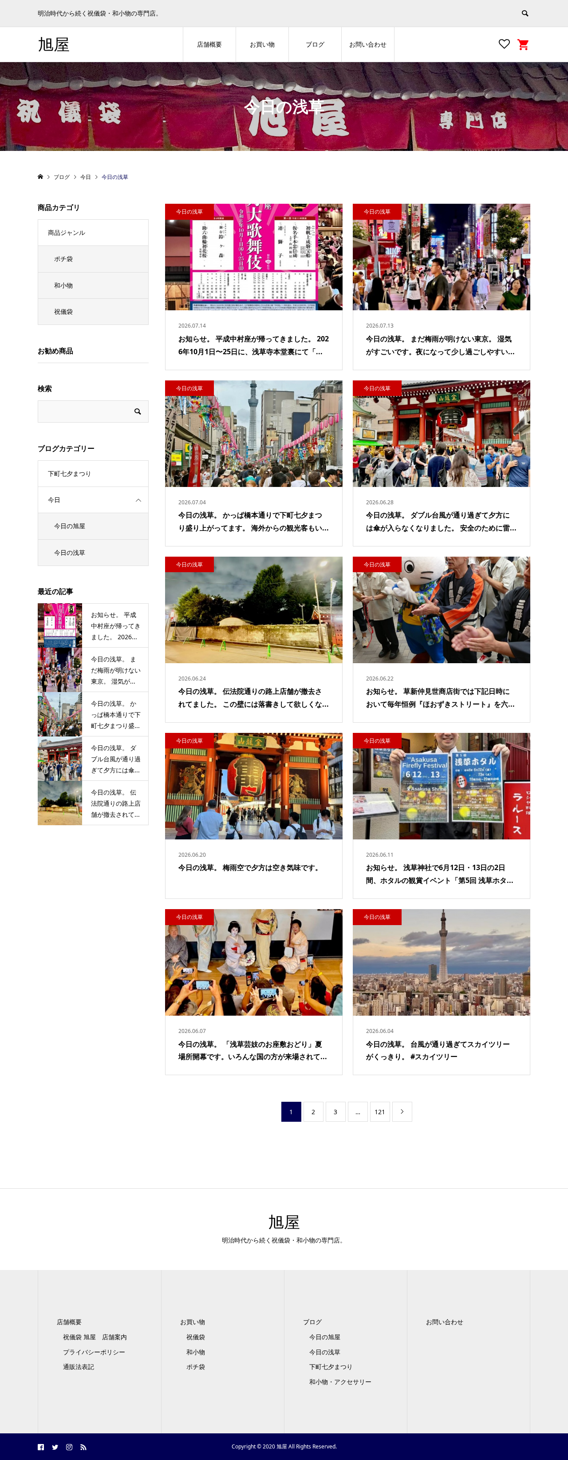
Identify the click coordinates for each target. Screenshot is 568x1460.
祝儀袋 (63, 311)
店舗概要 (209, 44)
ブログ (315, 44)
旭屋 (54, 44)
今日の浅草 (69, 552)
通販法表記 (78, 1366)
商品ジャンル (66, 232)
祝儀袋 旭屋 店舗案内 (98, 1337)
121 (380, 1112)
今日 (54, 499)
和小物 (63, 285)
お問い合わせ (368, 44)
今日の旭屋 (69, 526)
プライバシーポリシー (94, 1352)
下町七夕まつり (69, 473)
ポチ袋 (63, 258)
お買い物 (262, 44)
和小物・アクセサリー (340, 1381)
